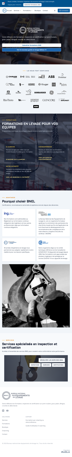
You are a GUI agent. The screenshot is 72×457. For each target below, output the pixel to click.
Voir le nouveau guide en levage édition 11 (31, 50)
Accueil (9, 11)
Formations (6, 424)
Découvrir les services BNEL (51, 360)
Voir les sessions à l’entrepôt (18, 177)
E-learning (5, 431)
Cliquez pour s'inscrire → (15, 5)
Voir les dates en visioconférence (52, 158)
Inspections (35, 365)
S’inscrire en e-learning (16, 159)
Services (5, 420)
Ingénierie (46, 365)
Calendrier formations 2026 (32, 5)
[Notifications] (55, 10)
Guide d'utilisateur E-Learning (35, 426)
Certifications (58, 365)
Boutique (38, 11)
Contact (45, 11)
